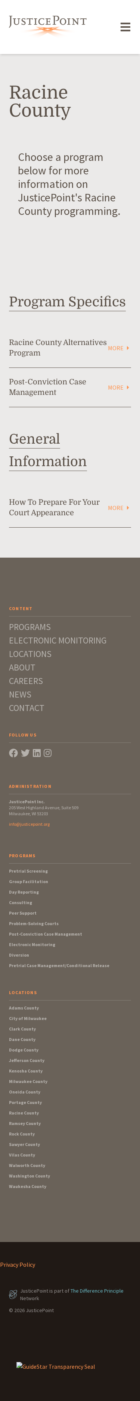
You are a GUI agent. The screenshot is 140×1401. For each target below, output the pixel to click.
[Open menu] (125, 27)
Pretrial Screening (28, 871)
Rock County (22, 1134)
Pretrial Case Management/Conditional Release (59, 965)
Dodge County (23, 1050)
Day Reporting (24, 892)
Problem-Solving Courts (34, 923)
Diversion (19, 955)
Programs (30, 627)
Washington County (29, 1176)
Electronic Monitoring (58, 640)
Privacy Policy (17, 1264)
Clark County (22, 1029)
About (22, 667)
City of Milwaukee (28, 1018)
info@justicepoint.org (29, 824)
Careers (26, 681)
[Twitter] (25, 753)
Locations (30, 654)
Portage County (25, 1102)
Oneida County (24, 1092)
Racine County (24, 1113)
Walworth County (27, 1165)
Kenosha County (26, 1071)
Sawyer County (24, 1144)
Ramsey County (25, 1123)
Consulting (20, 902)
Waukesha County (27, 1186)
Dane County (22, 1039)
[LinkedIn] (37, 753)
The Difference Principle (97, 1290)
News (20, 694)
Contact (26, 708)
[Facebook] (13, 753)
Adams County (24, 1008)
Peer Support (23, 913)
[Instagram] (48, 753)
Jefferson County (26, 1060)
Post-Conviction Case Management (45, 934)
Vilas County (22, 1155)
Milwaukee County (28, 1081)
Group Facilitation (28, 881)
